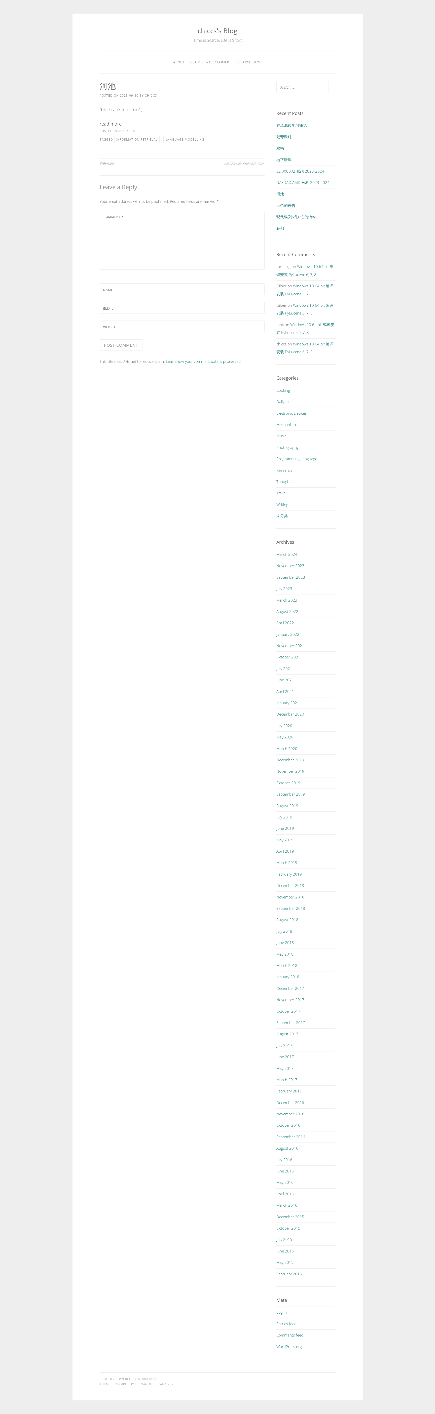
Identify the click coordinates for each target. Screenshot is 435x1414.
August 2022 (287, 611)
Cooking (283, 390)
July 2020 (284, 725)
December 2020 (290, 714)
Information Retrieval (137, 139)
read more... (112, 124)
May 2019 (285, 839)
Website (110, 327)
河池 (280, 193)
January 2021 (287, 702)
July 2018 (284, 931)
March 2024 (286, 554)
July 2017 (284, 1045)
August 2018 (287, 919)
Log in (281, 1312)
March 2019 (286, 862)
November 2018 (290, 896)
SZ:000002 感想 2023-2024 (300, 171)
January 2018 (287, 976)
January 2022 (287, 634)
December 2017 (290, 988)
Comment (113, 217)
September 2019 (290, 794)
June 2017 (285, 1056)
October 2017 (288, 1011)
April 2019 (285, 851)
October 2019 (288, 782)
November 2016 (290, 1113)
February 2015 (289, 1273)
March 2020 (286, 748)
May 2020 (285, 736)
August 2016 (287, 1148)
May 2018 (285, 954)
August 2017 (287, 1033)
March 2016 (286, 1205)
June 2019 (285, 828)
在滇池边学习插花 (291, 125)
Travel (281, 492)
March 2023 (286, 600)
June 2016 (285, 1170)
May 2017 (285, 1068)
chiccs (151, 95)
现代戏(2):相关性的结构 (296, 216)
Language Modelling (184, 139)
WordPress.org (289, 1346)
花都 (280, 228)
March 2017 (286, 1079)
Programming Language (296, 458)
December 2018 (290, 885)
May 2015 (285, 1262)
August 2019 (287, 805)
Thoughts (284, 481)
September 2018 (290, 908)
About (179, 62)
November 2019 (290, 771)
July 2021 (284, 668)
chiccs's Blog (217, 30)
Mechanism (286, 424)
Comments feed (289, 1335)
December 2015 (290, 1216)
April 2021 (285, 691)
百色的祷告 (107, 164)
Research (126, 131)
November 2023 (290, 565)
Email (108, 308)
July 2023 (284, 588)
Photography (287, 447)
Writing (282, 504)
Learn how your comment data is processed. (204, 361)
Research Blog (248, 62)
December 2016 (290, 1102)
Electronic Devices (291, 413)
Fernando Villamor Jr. (154, 1384)
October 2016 (288, 1125)
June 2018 (285, 942)
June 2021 (285, 679)
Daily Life (284, 401)
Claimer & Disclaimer (209, 62)
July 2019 (284, 816)
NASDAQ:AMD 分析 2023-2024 (244, 164)
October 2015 (288, 1228)
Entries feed (286, 1323)
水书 (280, 148)
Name (108, 290)
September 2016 (290, 1136)
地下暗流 (284, 159)
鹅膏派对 (284, 136)
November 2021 (290, 645)
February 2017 (289, 1090)
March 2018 (286, 965)
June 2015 (285, 1250)
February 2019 (289, 874)
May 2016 (285, 1182)
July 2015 (284, 1239)
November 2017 (290, 999)
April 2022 (285, 622)
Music (281, 435)
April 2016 (285, 1193)
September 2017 (290, 1022)
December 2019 (290, 759)
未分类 (282, 515)
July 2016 (284, 1159)
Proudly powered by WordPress (128, 1379)
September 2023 (290, 577)
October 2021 (288, 656)
